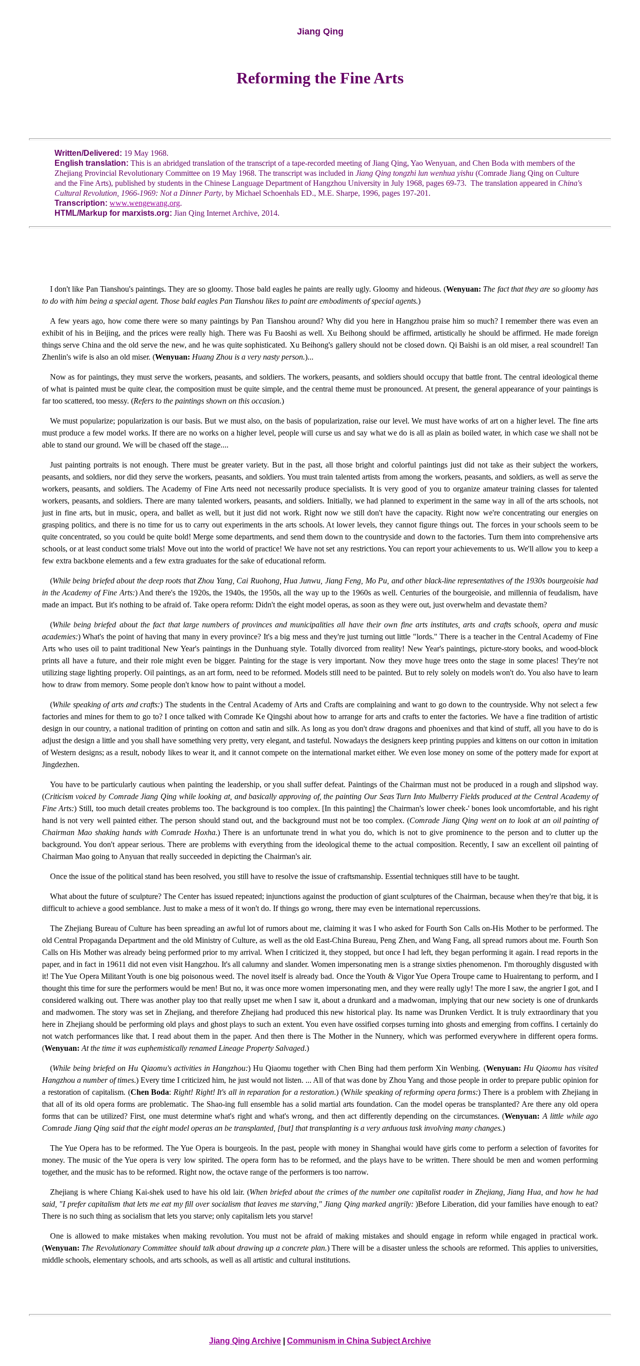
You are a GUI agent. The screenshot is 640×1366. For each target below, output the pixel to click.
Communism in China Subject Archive (359, 1341)
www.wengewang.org (145, 203)
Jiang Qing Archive (245, 1341)
